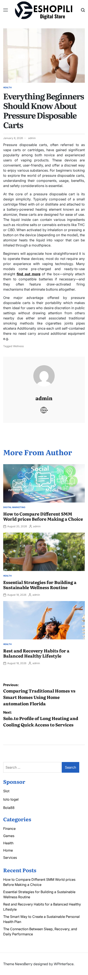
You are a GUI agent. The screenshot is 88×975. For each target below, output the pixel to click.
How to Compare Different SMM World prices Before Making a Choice (43, 516)
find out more (28, 274)
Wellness (18, 346)
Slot (6, 791)
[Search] (83, 10)
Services (10, 857)
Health (7, 87)
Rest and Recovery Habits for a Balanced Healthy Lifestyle (36, 653)
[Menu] (5, 10)
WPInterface (63, 964)
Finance (9, 828)
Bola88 (9, 807)
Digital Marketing (14, 507)
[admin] (44, 372)
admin (32, 138)
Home (8, 850)
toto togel (11, 799)
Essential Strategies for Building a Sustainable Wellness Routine (39, 584)
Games (8, 836)
